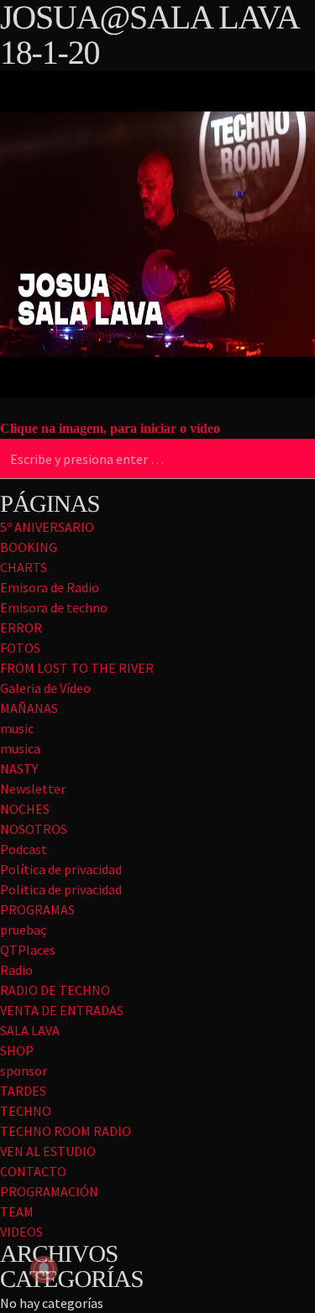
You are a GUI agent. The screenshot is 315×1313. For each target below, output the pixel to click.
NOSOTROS (33, 829)
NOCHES (25, 808)
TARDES (23, 1090)
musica (20, 748)
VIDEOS (21, 1231)
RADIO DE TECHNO (55, 990)
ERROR (21, 627)
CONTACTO (33, 1171)
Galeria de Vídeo (45, 688)
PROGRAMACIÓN (49, 1191)
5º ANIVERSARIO (47, 526)
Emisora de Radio (49, 587)
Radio (16, 969)
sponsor (23, 1070)
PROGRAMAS (37, 909)
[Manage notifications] (43, 1269)
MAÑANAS (29, 708)
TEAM (17, 1211)
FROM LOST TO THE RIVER (77, 667)
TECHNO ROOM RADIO (65, 1131)
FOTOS (20, 647)
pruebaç (23, 929)
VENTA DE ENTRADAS (61, 1010)
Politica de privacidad (61, 889)
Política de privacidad (61, 869)
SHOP (17, 1050)
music (17, 728)
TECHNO (25, 1110)
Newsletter (33, 788)
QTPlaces (27, 949)
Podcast (23, 849)
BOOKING (28, 547)
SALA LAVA (30, 1030)
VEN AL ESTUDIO (48, 1151)
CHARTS (23, 567)
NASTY (19, 768)
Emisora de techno (54, 607)
